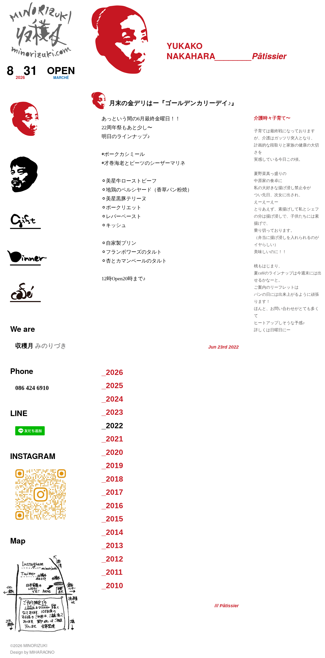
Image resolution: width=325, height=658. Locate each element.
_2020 (112, 452)
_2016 (112, 505)
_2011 (112, 572)
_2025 (112, 385)
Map (17, 540)
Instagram (32, 455)
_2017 (112, 492)
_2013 (112, 545)
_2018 (112, 479)
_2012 (112, 559)
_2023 (112, 412)
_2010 (112, 585)
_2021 (112, 439)
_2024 (112, 399)
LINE (18, 412)
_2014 (112, 532)
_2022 (112, 425)
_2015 (112, 519)
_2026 (112, 372)
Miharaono (41, 652)
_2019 (112, 465)
